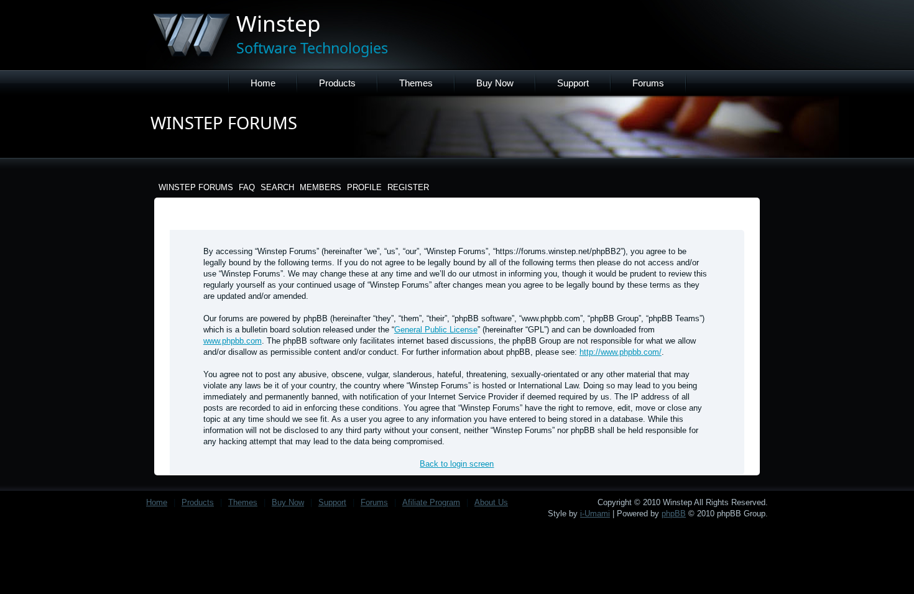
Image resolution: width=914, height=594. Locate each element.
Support (573, 83)
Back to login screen (457, 463)
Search (277, 187)
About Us (491, 502)
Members (320, 187)
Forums (648, 83)
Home (263, 83)
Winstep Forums (196, 187)
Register (408, 187)
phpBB (674, 513)
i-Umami (595, 513)
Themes (416, 83)
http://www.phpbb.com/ (620, 352)
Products (337, 83)
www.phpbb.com (232, 340)
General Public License (436, 329)
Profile (364, 187)
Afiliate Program (431, 502)
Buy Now (495, 83)
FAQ (247, 187)
